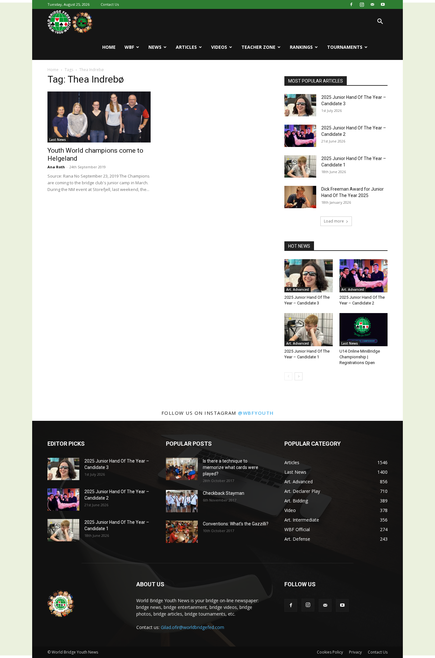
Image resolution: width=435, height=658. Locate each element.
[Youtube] (383, 4)
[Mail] (372, 4)
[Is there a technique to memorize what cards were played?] (182, 469)
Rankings (301, 47)
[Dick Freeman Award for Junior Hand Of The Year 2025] (300, 197)
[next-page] (299, 376)
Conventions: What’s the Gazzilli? (235, 523)
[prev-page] (288, 376)
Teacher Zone (258, 47)
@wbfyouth (256, 413)
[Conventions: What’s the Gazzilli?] (182, 532)
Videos (219, 47)
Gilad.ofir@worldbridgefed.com (192, 627)
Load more (334, 221)
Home (109, 47)
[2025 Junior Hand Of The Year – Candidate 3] (300, 105)
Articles (186, 47)
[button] (380, 22)
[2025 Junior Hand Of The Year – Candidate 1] (300, 166)
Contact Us (110, 4)
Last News (57, 139)
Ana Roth (56, 166)
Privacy (355, 652)
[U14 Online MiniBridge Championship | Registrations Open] (363, 329)
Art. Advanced (297, 289)
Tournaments (344, 47)
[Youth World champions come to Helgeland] (99, 117)
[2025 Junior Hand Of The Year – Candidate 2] (300, 136)
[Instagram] (362, 4)
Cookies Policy (330, 652)
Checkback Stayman (223, 493)
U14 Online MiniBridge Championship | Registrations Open (359, 357)
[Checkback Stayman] (182, 501)
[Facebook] (351, 4)
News (154, 47)
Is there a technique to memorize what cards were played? (230, 467)
